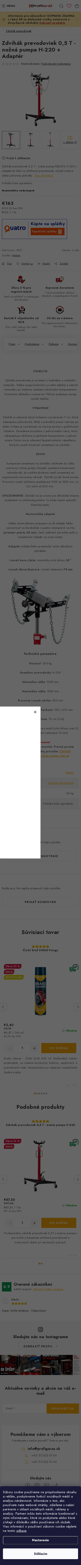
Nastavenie (40, 1540)
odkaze (21, 1531)
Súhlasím (40, 1554)
